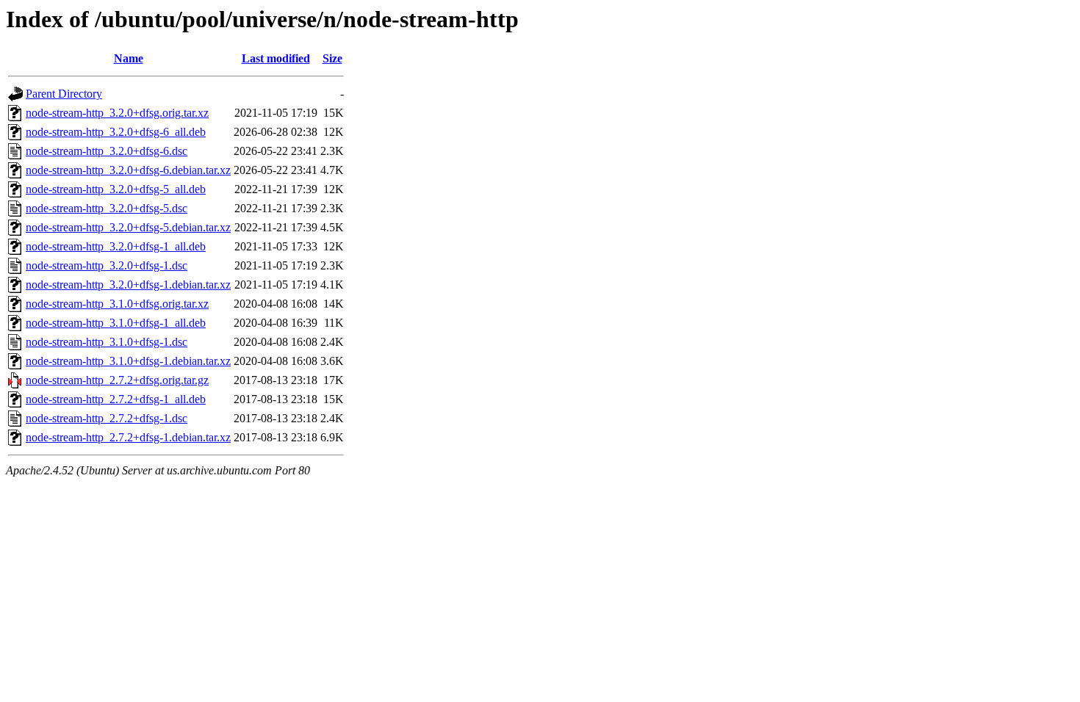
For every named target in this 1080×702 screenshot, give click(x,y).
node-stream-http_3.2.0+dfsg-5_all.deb (116, 189)
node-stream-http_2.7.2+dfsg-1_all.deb (116, 399)
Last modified (276, 58)
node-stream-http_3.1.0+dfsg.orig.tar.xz (117, 303)
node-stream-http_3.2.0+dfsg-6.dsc (106, 151)
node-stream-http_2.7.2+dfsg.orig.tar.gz (117, 380)
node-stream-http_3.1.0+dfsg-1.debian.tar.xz (128, 361)
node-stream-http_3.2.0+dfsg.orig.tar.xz (117, 112)
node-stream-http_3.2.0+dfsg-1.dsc (106, 265)
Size (332, 58)
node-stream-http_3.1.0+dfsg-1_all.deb (116, 322)
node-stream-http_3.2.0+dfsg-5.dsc (106, 208)
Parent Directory (64, 93)
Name (128, 58)
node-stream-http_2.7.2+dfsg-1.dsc (106, 418)
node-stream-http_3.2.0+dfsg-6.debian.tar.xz (128, 170)
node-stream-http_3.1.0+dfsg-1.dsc (106, 342)
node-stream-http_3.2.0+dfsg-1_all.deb (116, 246)
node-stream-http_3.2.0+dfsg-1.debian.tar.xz (128, 284)
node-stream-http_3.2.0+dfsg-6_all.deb (116, 132)
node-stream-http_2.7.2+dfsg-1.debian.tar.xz (128, 437)
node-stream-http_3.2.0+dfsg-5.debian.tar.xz (128, 227)
